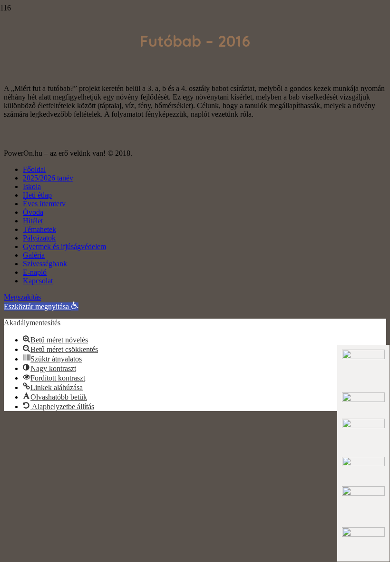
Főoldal (34, 169)
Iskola (32, 186)
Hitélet (33, 221)
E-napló (35, 272)
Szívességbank (45, 264)
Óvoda (33, 212)
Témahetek (39, 229)
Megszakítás (22, 297)
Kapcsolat (38, 281)
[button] (41, 306)
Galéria (34, 255)
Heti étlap (37, 195)
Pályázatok (39, 238)
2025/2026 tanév (48, 178)
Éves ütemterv (44, 204)
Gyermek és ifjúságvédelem (64, 246)
